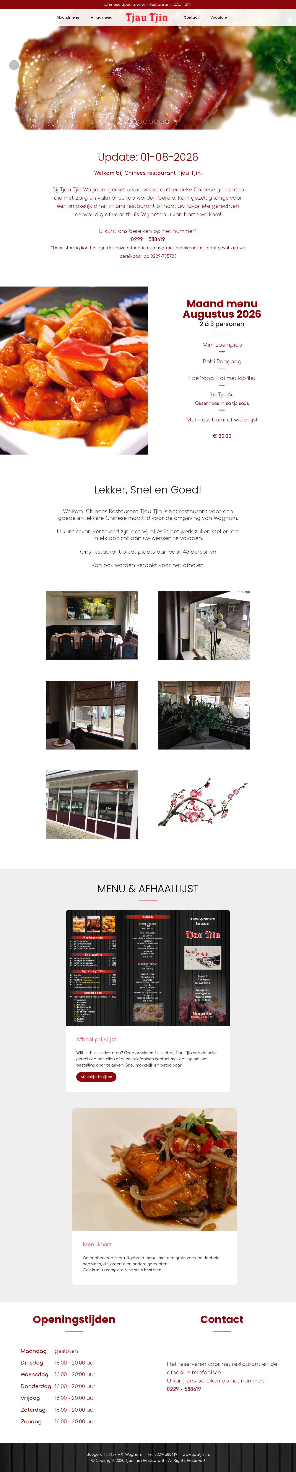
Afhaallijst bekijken (96, 1076)
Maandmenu (68, 17)
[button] (14, 65)
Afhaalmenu (101, 17)
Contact (191, 17)
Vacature (218, 17)
